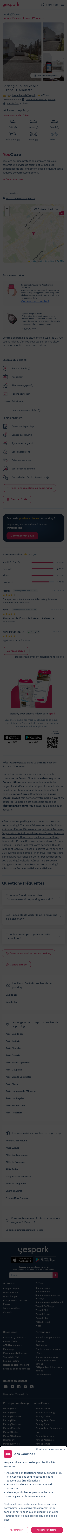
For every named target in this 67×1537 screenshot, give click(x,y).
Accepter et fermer (47, 1530)
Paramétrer (16, 1530)
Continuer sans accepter (50, 1449)
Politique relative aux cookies (21, 1515)
